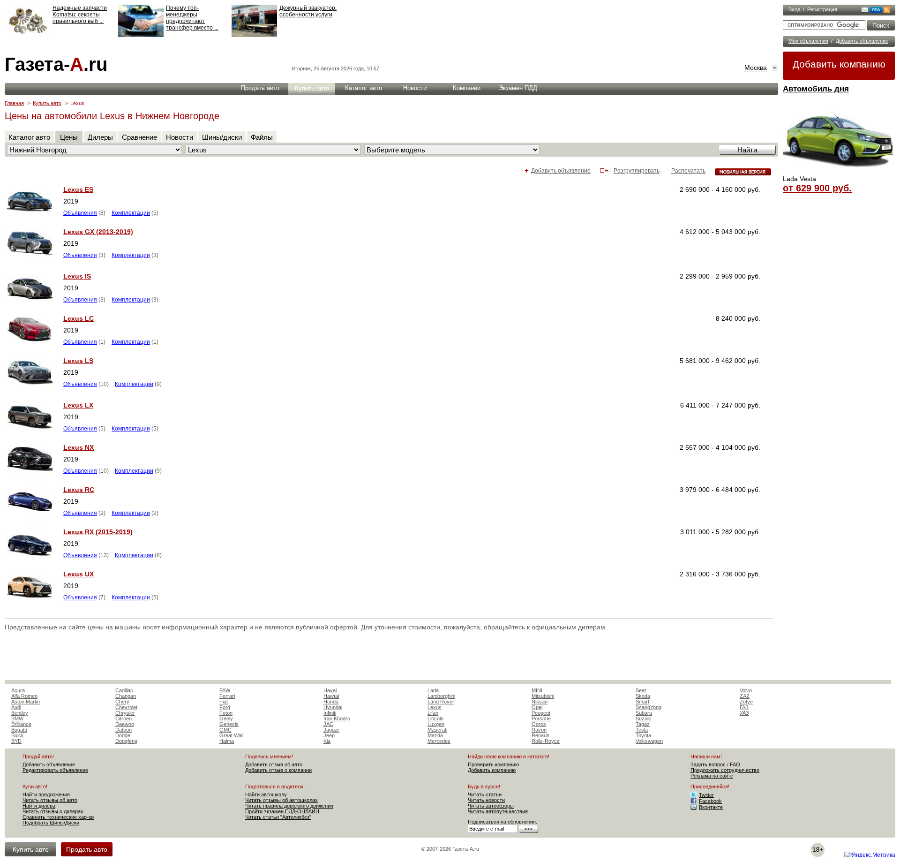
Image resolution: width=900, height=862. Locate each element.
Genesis (229, 724)
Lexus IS (77, 276)
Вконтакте (711, 807)
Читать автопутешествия (498, 811)
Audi (16, 707)
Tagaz (643, 724)
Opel (537, 707)
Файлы (262, 137)
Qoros (539, 724)
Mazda (435, 735)
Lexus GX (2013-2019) (98, 231)
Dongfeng (126, 741)
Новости (415, 87)
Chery (122, 701)
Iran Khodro (336, 718)
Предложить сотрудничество (724, 770)
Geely (226, 718)
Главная (14, 103)
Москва (755, 67)
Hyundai (332, 707)
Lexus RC (78, 489)
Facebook (710, 801)
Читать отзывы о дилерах (52, 811)
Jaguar (331, 730)
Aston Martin (25, 701)
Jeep (329, 735)
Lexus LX (78, 405)
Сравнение (139, 137)
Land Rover (441, 701)
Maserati (437, 730)
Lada (433, 690)
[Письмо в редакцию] (865, 11)
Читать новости (486, 800)
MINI (537, 690)
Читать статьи (485, 794)
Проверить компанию (493, 764)
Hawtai (331, 696)
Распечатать (688, 170)
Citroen (123, 718)
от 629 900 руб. (817, 188)
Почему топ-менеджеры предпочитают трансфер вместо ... (192, 18)
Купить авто (312, 88)
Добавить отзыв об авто (273, 764)
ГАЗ (744, 707)
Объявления (80, 213)
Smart (642, 701)
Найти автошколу (266, 794)
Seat (641, 690)
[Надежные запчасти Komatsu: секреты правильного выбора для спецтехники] (27, 35)
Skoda (643, 696)
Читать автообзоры (491, 806)
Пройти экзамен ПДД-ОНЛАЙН (282, 811)
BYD (16, 741)
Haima (226, 741)
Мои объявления (808, 41)
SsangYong (648, 707)
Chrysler (125, 713)
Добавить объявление (862, 41)
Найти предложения (46, 794)
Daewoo (124, 724)
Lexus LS (78, 360)
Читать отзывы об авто (49, 800)
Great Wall (231, 735)
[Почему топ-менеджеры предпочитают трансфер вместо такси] (141, 35)
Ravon (539, 730)
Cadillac (124, 690)
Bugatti (19, 730)
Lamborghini (441, 696)
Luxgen (436, 724)
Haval (330, 690)
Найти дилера (38, 806)
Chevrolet (126, 707)
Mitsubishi (543, 696)
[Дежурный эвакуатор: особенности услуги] (254, 35)
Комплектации (131, 213)
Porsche (541, 718)
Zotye (746, 701)
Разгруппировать (637, 170)
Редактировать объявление (55, 770)
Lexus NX (78, 447)
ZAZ (745, 696)
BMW (17, 718)
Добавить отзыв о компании (278, 770)
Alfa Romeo (24, 696)
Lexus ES (78, 189)
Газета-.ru (56, 64)
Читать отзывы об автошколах (281, 800)
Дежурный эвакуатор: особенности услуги (308, 11)
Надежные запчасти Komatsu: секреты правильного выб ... (79, 14)
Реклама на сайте (711, 776)
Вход (794, 9)
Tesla (642, 730)
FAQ (735, 764)
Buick (17, 735)
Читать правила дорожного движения (289, 806)
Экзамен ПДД (518, 87)
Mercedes (439, 741)
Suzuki (643, 718)
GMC (225, 730)
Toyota (643, 735)
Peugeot (541, 713)
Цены (69, 137)
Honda (330, 701)
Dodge (122, 735)
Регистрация (822, 9)
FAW (224, 690)
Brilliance (21, 724)
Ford (224, 707)
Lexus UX (78, 574)
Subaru (644, 713)
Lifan (433, 713)
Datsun (123, 730)
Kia (326, 741)
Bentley (19, 713)
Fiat (223, 701)
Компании (466, 87)
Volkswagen (649, 741)
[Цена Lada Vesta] (839, 171)
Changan (125, 696)
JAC (328, 724)
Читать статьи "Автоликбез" (278, 817)
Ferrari (227, 696)
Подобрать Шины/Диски (50, 822)
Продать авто (260, 87)
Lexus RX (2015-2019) (98, 532)
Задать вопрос (708, 764)
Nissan (540, 701)
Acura (18, 690)
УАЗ (744, 713)
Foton (225, 713)
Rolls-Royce (546, 741)
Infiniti (329, 713)
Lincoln (435, 718)
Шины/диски (222, 137)
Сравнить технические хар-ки (58, 817)
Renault (540, 735)
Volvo (746, 690)
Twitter (706, 795)
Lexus (435, 707)
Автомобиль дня (816, 88)
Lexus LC (78, 318)
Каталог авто (363, 87)
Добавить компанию (839, 64)
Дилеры (100, 137)
